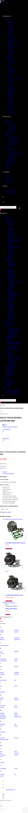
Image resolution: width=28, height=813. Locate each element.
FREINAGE (7, 352)
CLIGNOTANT (11, 345)
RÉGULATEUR (11, 265)
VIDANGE (10, 243)
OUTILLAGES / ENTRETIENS (12, 391)
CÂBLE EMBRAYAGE (13, 332)
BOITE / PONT (11, 232)
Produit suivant (6, 438)
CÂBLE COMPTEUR (12, 330)
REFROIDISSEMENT (12, 241)
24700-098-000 (8, 512)
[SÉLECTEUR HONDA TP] (6, 445)
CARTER (10, 234)
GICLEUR (10, 252)
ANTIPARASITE (11, 221)
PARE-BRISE (8, 384)
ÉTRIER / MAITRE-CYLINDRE (15, 358)
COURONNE (11, 304)
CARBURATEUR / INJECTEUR (15, 247)
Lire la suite (8, 614)
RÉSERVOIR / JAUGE (13, 254)
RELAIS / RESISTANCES (13, 349)
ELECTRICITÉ (8, 260)
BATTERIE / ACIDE (12, 262)
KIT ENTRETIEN (12, 313)
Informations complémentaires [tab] (8, 473)
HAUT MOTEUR (9, 278)
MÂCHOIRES (11, 362)
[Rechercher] (0, 209)
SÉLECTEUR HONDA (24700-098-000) (10, 426)
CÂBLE (7, 326)
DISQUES (10, 356)
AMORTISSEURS (9, 323)
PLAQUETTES (11, 363)
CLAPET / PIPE (11, 249)
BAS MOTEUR (8, 230)
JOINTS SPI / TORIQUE (13, 295)
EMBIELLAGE (11, 236)
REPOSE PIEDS (8, 371)
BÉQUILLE (7, 325)
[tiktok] (3, 798)
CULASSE (10, 280)
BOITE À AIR (11, 271)
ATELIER (5, 387)
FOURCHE (7, 350)
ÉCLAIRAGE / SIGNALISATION (12, 341)
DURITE (10, 251)
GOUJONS (10, 288)
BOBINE (10, 223)
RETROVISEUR (8, 374)
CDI (9, 227)
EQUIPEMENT (8, 380)
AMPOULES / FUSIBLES (13, 343)
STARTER (10, 256)
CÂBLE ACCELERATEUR (14, 328)
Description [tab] (5, 471)
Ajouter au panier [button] (9, 548)
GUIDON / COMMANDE (10, 365)
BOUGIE (10, 225)
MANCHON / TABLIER (10, 382)
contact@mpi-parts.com (10, 789)
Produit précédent (7, 429)
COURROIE (10, 306)
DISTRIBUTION (11, 286)
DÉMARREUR (11, 264)
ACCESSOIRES (6, 376)
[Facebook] (3, 794)
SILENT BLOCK (11, 299)
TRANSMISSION (9, 301)
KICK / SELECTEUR (12, 238)
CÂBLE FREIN (11, 334)
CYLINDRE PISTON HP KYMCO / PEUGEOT (15, 542)
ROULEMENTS (11, 297)
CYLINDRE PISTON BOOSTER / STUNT (14, 595)
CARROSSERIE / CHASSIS (11, 336)
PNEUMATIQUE (9, 369)
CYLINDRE (10, 284)
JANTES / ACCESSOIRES (11, 367)
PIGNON (10, 315)
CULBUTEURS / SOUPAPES (14, 282)
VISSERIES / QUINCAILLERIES (12, 393)
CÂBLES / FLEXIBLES (13, 354)
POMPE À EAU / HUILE (13, 239)
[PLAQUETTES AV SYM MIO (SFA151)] (6, 436)
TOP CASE (7, 386)
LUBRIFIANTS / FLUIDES (11, 389)
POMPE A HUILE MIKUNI (11, 608)
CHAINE (10, 302)
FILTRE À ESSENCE (12, 275)
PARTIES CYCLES (7, 321)
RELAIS (10, 267)
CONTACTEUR (8, 339)
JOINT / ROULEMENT (10, 291)
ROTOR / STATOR (12, 228)
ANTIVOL (7, 378)
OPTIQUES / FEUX (12, 347)
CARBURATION (9, 245)
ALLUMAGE (8, 219)
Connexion (2, 0)
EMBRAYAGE (11, 308)
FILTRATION (8, 269)
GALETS (10, 310)
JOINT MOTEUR (12, 293)
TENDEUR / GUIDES (12, 317)
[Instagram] (3, 796)
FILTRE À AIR (11, 273)
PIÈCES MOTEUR (7, 217)
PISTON (10, 289)
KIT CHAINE (11, 312)
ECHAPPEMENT (9, 258)
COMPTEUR (8, 337)
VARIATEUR (11, 319)
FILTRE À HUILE (12, 276)
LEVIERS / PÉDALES (13, 360)
